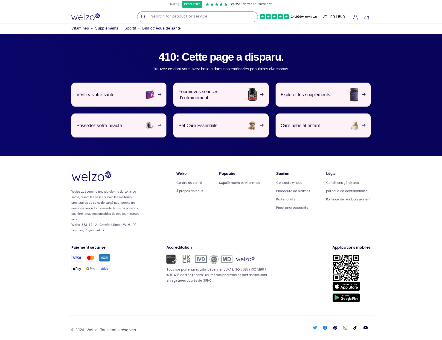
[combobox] (197, 17)
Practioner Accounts (292, 207)
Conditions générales (342, 182)
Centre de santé (189, 182)
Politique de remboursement (348, 199)
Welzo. (93, 330)
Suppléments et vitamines (239, 182)
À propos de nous (189, 191)
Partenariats (285, 199)
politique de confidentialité (347, 191)
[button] (83, 28)
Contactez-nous (289, 182)
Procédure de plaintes (293, 191)
